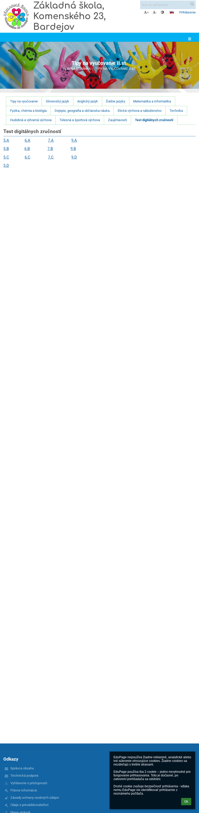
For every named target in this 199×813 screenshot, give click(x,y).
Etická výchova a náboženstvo (139, 111)
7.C (51, 157)
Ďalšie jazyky (115, 101)
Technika (176, 111)
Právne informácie (23, 790)
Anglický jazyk (87, 101)
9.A (74, 140)
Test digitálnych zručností (154, 120)
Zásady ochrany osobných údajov (34, 798)
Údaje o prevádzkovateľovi (29, 805)
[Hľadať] (192, 4)
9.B (73, 148)
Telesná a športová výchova (80, 120)
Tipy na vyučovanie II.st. (115, 69)
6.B (27, 148)
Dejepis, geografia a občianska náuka (82, 111)
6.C (27, 157)
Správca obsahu (22, 768)
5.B (6, 148)
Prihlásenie (187, 12)
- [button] (156, 12)
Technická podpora (24, 775)
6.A (27, 140)
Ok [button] (186, 801)
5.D (6, 165)
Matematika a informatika (152, 101)
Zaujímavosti (117, 120)
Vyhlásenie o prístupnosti (28, 783)
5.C (6, 157)
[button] (162, 12)
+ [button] (148, 12)
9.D (74, 157)
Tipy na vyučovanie (24, 101)
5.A (6, 140)
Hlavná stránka (77, 69)
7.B (50, 148)
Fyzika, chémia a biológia (28, 111)
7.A (51, 140)
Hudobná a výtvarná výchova (31, 120)
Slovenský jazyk (57, 101)
